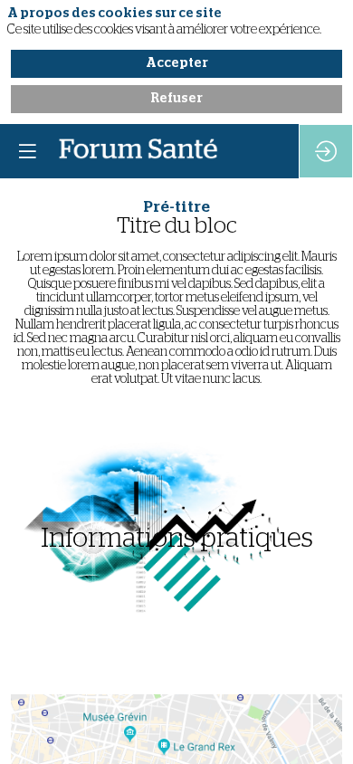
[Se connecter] (326, 151)
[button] (27, 151)
